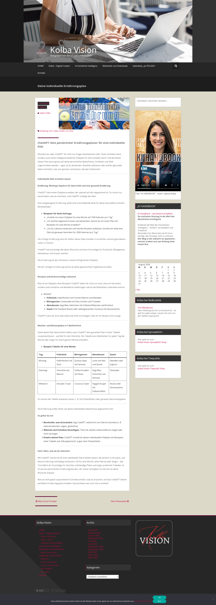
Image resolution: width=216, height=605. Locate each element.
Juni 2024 (92, 543)
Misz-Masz (45, 572)
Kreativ (62, 131)
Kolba (56, 131)
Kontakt (41, 73)
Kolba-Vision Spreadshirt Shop (152, 342)
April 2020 (93, 554)
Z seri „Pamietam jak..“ (50, 565)
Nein (159, 601)
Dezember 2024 (95, 538)
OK (159, 597)
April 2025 (93, 530)
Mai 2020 (92, 552)
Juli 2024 (92, 541)
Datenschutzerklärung (143, 601)
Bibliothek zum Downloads (115, 66)
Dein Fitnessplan (118, 501)
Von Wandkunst (145, 307)
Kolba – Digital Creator (59, 66)
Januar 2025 (94, 535)
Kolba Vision (73, 49)
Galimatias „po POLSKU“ (144, 66)
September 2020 (96, 549)
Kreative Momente (48, 536)
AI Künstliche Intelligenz (86, 66)
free (50, 131)
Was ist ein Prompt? (47, 501)
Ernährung (44, 131)
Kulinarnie (45, 559)
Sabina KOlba (45, 113)
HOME (41, 66)
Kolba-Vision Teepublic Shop (151, 368)
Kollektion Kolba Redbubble (52, 543)
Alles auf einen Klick (49, 552)
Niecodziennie (46, 568)
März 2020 (93, 557)
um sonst (69, 131)
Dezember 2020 (95, 546)
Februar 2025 (94, 532)
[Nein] (213, 599)
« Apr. (137, 289)
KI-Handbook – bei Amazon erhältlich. (155, 213)
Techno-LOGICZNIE (49, 562)
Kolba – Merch (46, 539)
